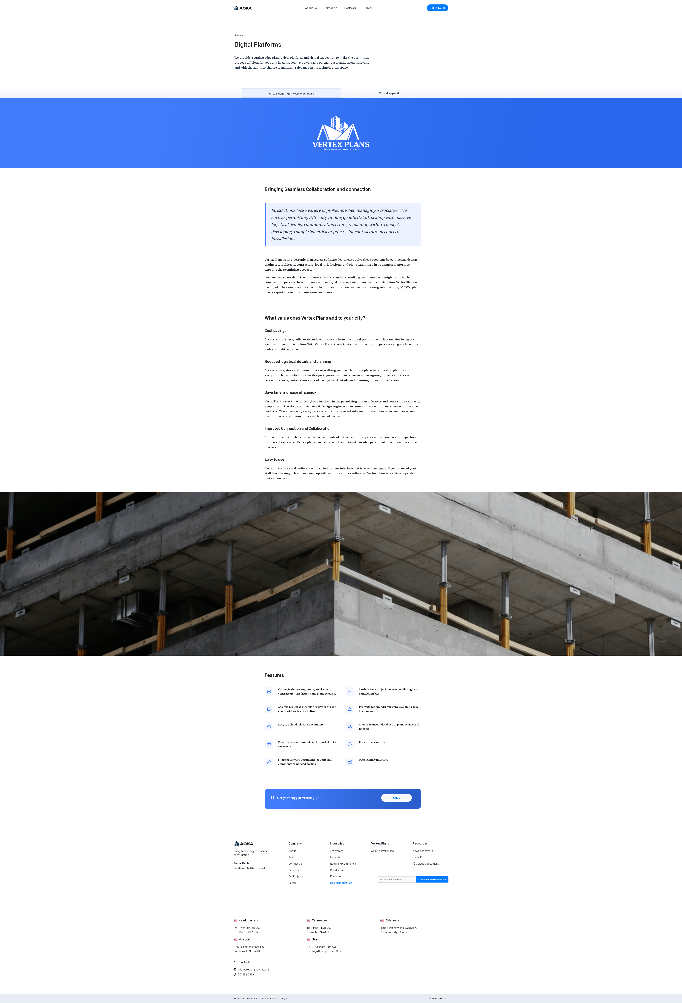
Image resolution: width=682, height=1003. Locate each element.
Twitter (251, 868)
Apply (396, 797)
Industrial (335, 857)
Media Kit (418, 857)
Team (292, 857)
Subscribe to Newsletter (432, 879)
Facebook (239, 868)
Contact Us (295, 863)
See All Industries (341, 882)
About (292, 850)
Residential (336, 870)
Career (368, 7)
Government (337, 850)
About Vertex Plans (382, 850)
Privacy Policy (269, 998)
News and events (423, 850)
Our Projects (296, 876)
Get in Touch (438, 7)
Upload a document (427, 863)
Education (336, 876)
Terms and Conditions (245, 998)
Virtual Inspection (390, 93)
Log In (284, 998)
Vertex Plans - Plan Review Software (291, 93)
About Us (311, 7)
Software (350, 7)
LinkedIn (262, 868)
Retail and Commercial (343, 863)
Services (329, 7)
